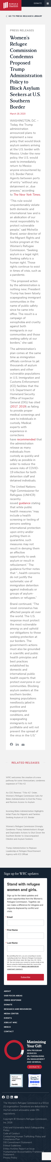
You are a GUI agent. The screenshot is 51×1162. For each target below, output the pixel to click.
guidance (24, 503)
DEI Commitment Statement (17, 1142)
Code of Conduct (11, 1133)
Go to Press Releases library (25, 16)
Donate (38, 3)
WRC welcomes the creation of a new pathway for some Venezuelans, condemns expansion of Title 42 (25, 780)
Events (8, 1018)
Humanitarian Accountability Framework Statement (23, 1153)
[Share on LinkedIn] (17, 744)
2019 (22, 407)
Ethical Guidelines (12, 1145)
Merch (7, 1027)
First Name (12, 930)
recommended (26, 439)
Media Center (11, 1013)
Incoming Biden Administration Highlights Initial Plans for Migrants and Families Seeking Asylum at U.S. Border (25, 814)
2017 (14, 407)
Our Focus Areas (13, 995)
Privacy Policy (10, 1157)
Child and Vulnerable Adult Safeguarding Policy (23, 1129)
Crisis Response (12, 1000)
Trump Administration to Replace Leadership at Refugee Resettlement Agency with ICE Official (23, 851)
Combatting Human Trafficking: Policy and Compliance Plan (24, 1138)
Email (10, 917)
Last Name (12, 943)
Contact (9, 1031)
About (7, 991)
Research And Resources (18, 1009)
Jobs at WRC (10, 1022)
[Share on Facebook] (11, 744)
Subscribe (25, 977)
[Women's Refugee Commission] (10, 3)
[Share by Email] (23, 745)
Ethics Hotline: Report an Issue (19, 1148)
